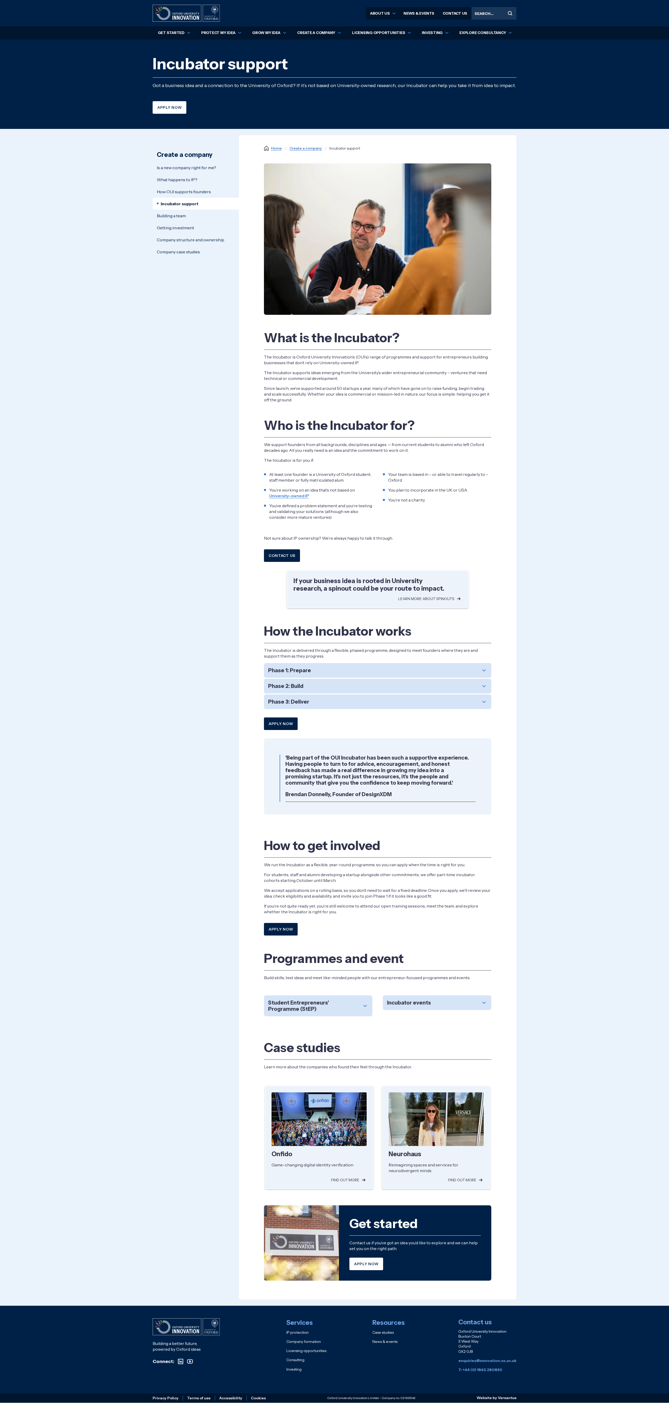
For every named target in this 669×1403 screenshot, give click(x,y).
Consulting (295, 1360)
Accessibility (230, 1398)
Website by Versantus (496, 1397)
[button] (377, 670)
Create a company (316, 32)
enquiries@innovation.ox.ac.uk (487, 1360)
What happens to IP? (177, 179)
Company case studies (178, 251)
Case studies (383, 1332)
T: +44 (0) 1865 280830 (480, 1369)
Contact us (455, 13)
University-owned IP (289, 495)
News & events (418, 13)
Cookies (258, 1398)
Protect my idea (218, 32)
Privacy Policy (165, 1398)
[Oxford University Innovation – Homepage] (186, 1326)
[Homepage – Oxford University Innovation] (186, 13)
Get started (171, 32)
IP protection (297, 1332)
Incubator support (179, 203)
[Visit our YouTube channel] (190, 1361)
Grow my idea (266, 32)
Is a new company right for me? (186, 167)
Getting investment (175, 227)
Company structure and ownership (190, 239)
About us (380, 13)
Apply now (169, 107)
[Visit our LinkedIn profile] (180, 1361)
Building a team (171, 215)
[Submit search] (510, 13)
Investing (432, 32)
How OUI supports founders (184, 191)
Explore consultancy (482, 32)
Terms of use (199, 1398)
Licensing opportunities (378, 32)
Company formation (303, 1341)
